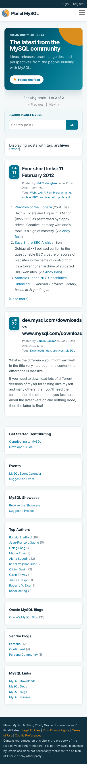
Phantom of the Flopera (33, 207)
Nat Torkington (47, 183)
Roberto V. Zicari (23, 585)
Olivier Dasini (20, 569)
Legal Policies (31, 730)
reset (14, 149)
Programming (62, 192)
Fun (49, 192)
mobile (26, 197)
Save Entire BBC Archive (34, 242)
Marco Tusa (19, 553)
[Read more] (19, 299)
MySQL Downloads (22, 681)
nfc (54, 197)
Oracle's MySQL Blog (26, 617)
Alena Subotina (22, 558)
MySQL (70, 350)
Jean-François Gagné (26, 542)
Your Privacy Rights (56, 730)
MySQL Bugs (18, 692)
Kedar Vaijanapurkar (25, 564)
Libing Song (20, 548)
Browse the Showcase (25, 505)
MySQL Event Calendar (25, 473)
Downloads (37, 350)
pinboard (64, 197)
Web (33, 192)
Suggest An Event (21, 479)
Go (72, 125)
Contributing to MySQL (25, 441)
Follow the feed (28, 79)
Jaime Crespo (21, 580)
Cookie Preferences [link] (28, 735)
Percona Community (25, 654)
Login (65, 4)
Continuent (19, 649)
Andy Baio (53, 272)
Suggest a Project (21, 510)
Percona (18, 644)
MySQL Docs (18, 686)
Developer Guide (21, 447)
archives (45, 197)
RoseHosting (20, 591)
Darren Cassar (46, 341)
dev (48, 350)
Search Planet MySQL (25, 115)
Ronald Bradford (23, 537)
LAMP (41, 192)
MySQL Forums (19, 697)
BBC (35, 197)
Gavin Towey (20, 574)
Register (79, 4)
